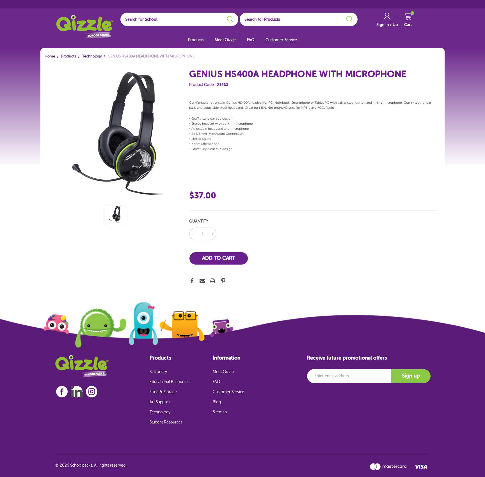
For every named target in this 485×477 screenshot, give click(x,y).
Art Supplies (160, 402)
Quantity (198, 221)
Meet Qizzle (225, 40)
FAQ (250, 40)
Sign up (411, 376)
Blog (217, 402)
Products (195, 40)
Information (227, 358)
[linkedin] (77, 392)
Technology (160, 412)
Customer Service (281, 40)
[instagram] (91, 391)
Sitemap (220, 412)
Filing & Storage (163, 392)
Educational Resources (169, 382)
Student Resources (166, 422)
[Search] (229, 18)
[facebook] (61, 391)
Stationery (158, 372)
